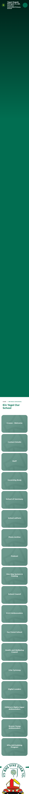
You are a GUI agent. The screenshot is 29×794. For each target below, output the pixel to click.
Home (4, 401)
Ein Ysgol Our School (15, 401)
